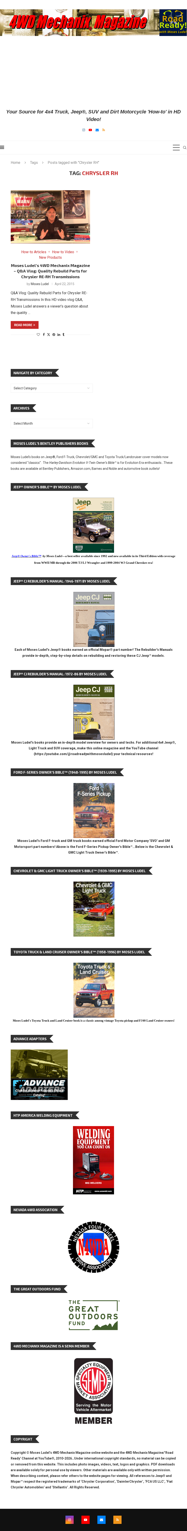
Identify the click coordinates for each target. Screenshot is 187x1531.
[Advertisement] (93, 72)
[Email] (97, 130)
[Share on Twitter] (48, 334)
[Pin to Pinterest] (53, 334)
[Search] (184, 147)
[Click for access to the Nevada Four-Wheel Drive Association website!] (93, 1224)
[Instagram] (83, 130)
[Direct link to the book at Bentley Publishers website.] (93, 501)
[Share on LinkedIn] (58, 334)
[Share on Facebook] (44, 334)
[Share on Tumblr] (63, 334)
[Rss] (103, 130)
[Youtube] (90, 130)
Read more (23, 325)
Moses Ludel (40, 284)
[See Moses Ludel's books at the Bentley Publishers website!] (93, 786)
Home (15, 162)
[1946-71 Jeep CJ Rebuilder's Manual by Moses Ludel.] (93, 595)
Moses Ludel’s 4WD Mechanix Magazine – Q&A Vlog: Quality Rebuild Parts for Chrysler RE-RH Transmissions (50, 271)
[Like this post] (38, 334)
